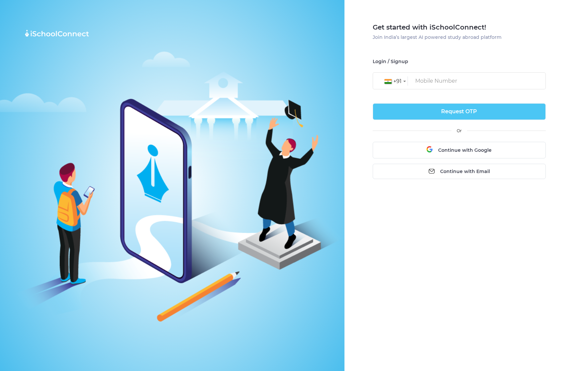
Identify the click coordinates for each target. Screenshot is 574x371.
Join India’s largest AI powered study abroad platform (437, 37)
